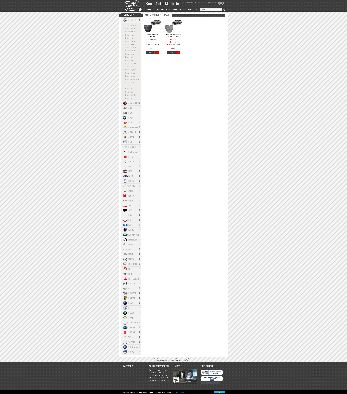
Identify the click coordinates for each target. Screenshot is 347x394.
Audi (130, 107)
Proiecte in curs (179, 9)
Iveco (130, 200)
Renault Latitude (130, 63)
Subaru (132, 327)
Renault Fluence (130, 47)
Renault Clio (129, 38)
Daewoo (132, 146)
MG (129, 268)
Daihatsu (132, 151)
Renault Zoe (129, 98)
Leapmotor (133, 239)
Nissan (131, 283)
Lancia (131, 229)
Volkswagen (134, 346)
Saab (130, 303)
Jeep (130, 210)
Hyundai (132, 185)
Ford (130, 176)
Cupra (131, 137)
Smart (131, 317)
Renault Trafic (129, 88)
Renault (132, 20)
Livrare (168, 9)
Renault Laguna (130, 60)
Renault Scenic (130, 76)
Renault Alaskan (130, 25)
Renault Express (130, 44)
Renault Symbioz (130, 82)
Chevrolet (133, 127)
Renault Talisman (130, 85)
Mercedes (132, 264)
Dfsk (130, 156)
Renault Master (130, 66)
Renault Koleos (130, 57)
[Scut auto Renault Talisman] (152, 26)
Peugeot (132, 293)
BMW (130, 117)
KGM (130, 215)
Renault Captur (130, 35)
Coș (196, 9)
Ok (219, 392)
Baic (130, 112)
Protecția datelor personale (210, 383)
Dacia (131, 142)
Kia (129, 220)
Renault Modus (130, 72)
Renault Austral (130, 31)
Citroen (132, 132)
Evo (130, 166)
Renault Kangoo (130, 53)
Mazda (131, 259)
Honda (131, 181)
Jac (129, 205)
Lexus (131, 244)
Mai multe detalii (180, 392)
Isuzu (131, 195)
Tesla (130, 337)
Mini (130, 273)
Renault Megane (130, 69)
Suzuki (131, 332)
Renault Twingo (130, 91)
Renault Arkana (130, 28)
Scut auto (149, 9)
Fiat (130, 171)
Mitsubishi (133, 278)
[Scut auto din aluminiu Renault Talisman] (174, 26)
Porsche (132, 298)
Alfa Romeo (133, 103)
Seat (130, 307)
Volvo (131, 351)
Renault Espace (130, 41)
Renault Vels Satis (131, 95)
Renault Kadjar (130, 50)
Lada (130, 225)
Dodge (131, 161)
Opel (130, 288)
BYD (130, 122)
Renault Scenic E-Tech (132, 79)
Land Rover (133, 234)
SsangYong (133, 322)
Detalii (150, 52)
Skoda (131, 312)
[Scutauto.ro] (186, 376)
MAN (130, 249)
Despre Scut (160, 9)
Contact (190, 9)
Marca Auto (129, 15)
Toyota (131, 342)
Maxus (131, 254)
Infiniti (131, 190)
